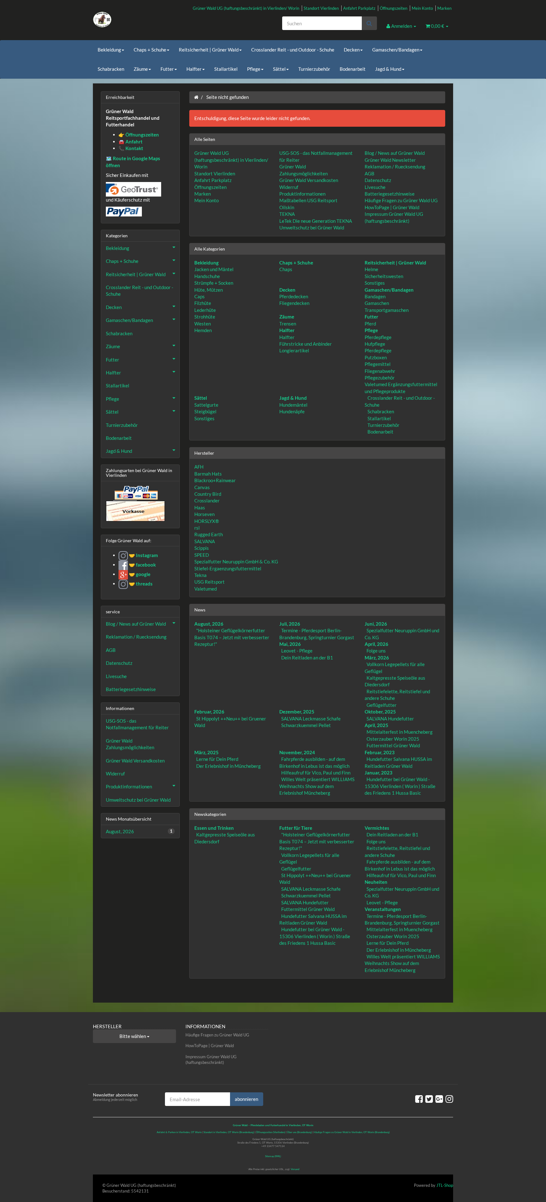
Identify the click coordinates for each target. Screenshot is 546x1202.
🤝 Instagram (143, 555)
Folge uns (376, 650)
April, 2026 (376, 644)
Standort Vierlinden (321, 8)
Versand (295, 1169)
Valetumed (205, 589)
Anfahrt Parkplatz (359, 8)
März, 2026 (377, 657)
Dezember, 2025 (296, 711)
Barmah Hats (208, 474)
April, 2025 (376, 725)
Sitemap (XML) (273, 1156)
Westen (202, 323)
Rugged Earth (208, 534)
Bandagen (375, 296)
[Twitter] (429, 1098)
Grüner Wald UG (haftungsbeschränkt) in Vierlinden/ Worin (246, 8)
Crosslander (207, 500)
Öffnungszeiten (393, 8)
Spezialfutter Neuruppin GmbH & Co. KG (236, 561)
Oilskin (286, 207)
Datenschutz (378, 180)
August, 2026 (208, 624)
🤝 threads (140, 583)
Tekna (200, 575)
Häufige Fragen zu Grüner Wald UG (401, 200)
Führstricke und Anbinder (305, 344)
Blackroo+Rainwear (215, 480)
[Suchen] (369, 23)
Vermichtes (377, 828)
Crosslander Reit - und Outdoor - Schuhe (292, 49)
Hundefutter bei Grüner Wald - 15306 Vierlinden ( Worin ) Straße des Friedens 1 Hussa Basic (400, 786)
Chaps (285, 269)
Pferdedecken (293, 296)
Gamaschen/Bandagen (395, 49)
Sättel (279, 69)
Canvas (202, 487)
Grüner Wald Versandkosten (308, 180)
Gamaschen (377, 303)
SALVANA (204, 541)
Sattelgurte (206, 405)
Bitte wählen (133, 1036)
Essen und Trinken (214, 828)
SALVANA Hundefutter (390, 718)
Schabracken (111, 69)
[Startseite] (196, 97)
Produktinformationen (302, 194)
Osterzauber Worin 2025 (393, 739)
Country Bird (207, 494)
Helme (371, 269)
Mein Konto (422, 8)
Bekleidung (109, 49)
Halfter (194, 69)
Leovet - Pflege (296, 650)
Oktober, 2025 (380, 711)
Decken (352, 49)
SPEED (201, 555)
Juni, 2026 (376, 624)
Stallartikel (226, 69)
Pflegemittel (378, 364)
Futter (167, 69)
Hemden (203, 330)
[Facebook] (419, 1098)
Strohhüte (204, 316)
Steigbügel (205, 411)
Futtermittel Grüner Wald (393, 745)
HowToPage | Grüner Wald (392, 207)
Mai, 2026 (290, 644)
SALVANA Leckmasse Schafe (311, 718)
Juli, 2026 (289, 624)
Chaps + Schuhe (150, 49)
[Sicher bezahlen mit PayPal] (135, 492)
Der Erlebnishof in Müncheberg (228, 766)
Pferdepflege (378, 337)
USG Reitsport (209, 582)
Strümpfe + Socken (213, 283)
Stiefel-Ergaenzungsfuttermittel (227, 568)
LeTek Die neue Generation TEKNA (315, 221)
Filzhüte (202, 303)
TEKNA (287, 214)
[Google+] (439, 1098)
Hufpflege (375, 344)
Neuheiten (376, 882)
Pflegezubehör (380, 377)
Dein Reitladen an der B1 (307, 657)
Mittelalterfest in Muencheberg (400, 732)
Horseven (204, 514)
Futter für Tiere (295, 828)
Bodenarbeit (353, 69)
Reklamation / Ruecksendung (395, 166)
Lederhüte (205, 310)
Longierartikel (294, 350)
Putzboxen (376, 357)
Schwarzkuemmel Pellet (306, 725)
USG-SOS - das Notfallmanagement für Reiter (137, 724)
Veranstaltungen (383, 909)
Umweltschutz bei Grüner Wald (311, 227)
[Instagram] (449, 1098)
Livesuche (375, 187)
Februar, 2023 (380, 752)
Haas (199, 507)
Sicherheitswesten (384, 276)
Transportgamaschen (387, 310)
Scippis (201, 548)
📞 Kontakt (130, 148)
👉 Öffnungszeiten (138, 134)
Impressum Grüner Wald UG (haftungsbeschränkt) (211, 1059)
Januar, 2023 (378, 772)
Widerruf (288, 187)
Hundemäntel (293, 405)
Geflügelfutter (382, 705)
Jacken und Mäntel (214, 269)
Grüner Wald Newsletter (390, 160)
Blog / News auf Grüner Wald (395, 153)
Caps (199, 296)
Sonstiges (375, 283)
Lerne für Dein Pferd (217, 759)
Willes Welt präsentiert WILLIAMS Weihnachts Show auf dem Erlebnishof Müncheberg (317, 786)
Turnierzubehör (314, 69)
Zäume (141, 69)
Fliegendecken (294, 303)
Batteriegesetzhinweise (390, 194)
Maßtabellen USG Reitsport (308, 200)
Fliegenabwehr (380, 371)
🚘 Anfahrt (130, 141)
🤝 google (139, 574)
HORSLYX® (206, 521)
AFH (198, 467)
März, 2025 (206, 752)
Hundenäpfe (292, 411)
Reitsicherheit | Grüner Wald (209, 49)
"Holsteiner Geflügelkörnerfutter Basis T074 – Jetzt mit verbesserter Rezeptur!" (231, 637)
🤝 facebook (142, 565)
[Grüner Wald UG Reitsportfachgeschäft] (150, 19)
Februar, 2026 (209, 711)
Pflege (253, 69)
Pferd (370, 323)
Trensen (287, 323)
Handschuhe (207, 276)
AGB (369, 173)
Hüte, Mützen (208, 290)
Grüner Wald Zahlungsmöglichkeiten (130, 744)
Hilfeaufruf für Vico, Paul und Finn (315, 772)
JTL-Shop (444, 1185)
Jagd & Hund (388, 69)
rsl (197, 528)
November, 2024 (297, 752)
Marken (444, 8)
